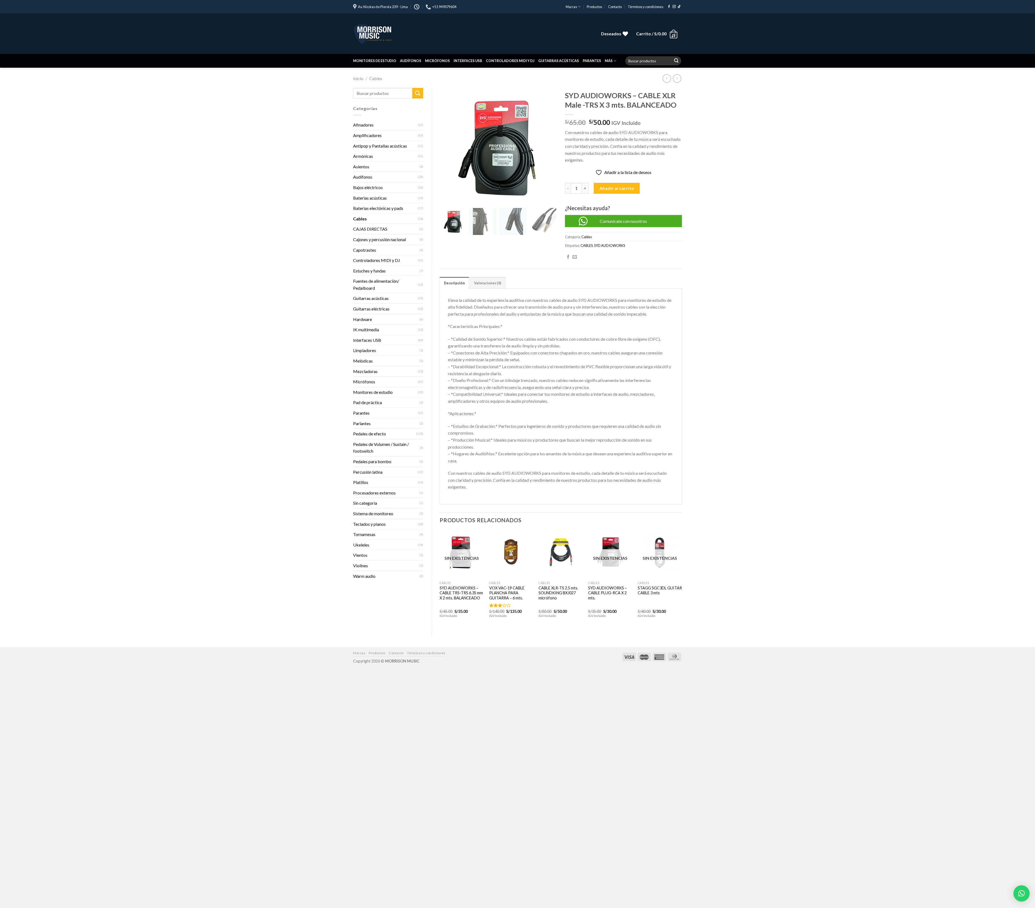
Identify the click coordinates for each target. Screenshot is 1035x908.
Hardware (362, 319)
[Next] (682, 579)
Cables (375, 78)
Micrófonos (437, 61)
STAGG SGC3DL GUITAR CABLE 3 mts (660, 590)
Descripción (454, 283)
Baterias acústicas (370, 197)
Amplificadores (367, 135)
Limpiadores (364, 350)
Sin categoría (365, 503)
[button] (1021, 893)
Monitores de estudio (374, 61)
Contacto (615, 7)
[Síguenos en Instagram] (674, 7)
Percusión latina (367, 472)
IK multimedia (366, 329)
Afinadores (363, 124)
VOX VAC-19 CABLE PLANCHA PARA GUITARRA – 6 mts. (507, 593)
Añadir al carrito (616, 188)
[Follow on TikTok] (679, 7)
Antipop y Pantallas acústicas (380, 145)
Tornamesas (364, 534)
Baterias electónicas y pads (378, 208)
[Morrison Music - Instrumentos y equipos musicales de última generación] (434, 33)
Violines (360, 565)
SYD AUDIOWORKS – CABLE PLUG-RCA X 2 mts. (607, 593)
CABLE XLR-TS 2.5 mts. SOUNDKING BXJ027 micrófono (558, 593)
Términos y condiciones (645, 7)
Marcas (571, 7)
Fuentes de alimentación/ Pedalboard (376, 284)
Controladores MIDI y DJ (510, 61)
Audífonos (410, 61)
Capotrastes (364, 249)
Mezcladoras (365, 371)
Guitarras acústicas (558, 61)
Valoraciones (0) (487, 283)
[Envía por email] (574, 257)
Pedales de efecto (369, 433)
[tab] (454, 282)
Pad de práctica (367, 402)
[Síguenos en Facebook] (669, 7)
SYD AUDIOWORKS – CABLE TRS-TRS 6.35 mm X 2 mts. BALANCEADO (461, 593)
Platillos (360, 482)
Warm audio (364, 576)
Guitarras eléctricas (371, 308)
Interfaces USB (468, 61)
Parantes (592, 61)
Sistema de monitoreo (373, 513)
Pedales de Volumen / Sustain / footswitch (381, 448)
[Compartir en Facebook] (568, 257)
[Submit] (676, 61)
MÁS (609, 61)
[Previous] (440, 579)
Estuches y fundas (369, 270)
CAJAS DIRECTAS (370, 228)
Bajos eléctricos (368, 187)
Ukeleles (361, 544)
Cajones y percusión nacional (379, 239)
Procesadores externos (374, 492)
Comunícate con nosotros (623, 221)
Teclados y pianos (369, 524)
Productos (594, 7)
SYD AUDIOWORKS (609, 245)
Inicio (358, 78)
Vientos (360, 555)
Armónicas (363, 156)
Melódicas (363, 360)
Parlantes (362, 423)
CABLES (587, 245)
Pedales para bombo (372, 461)
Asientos (361, 166)
